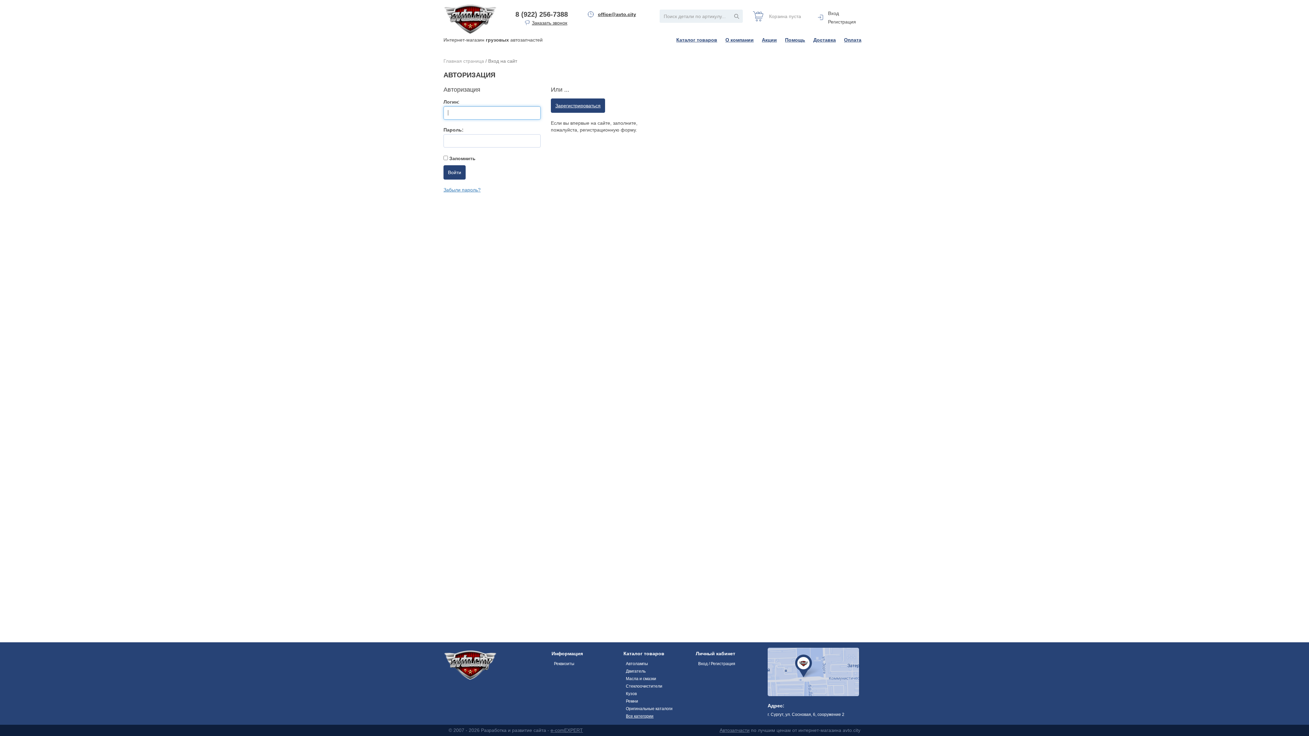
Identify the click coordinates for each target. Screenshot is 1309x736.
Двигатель (636, 671)
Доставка (824, 40)
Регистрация (842, 22)
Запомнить (462, 158)
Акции (769, 40)
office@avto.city (617, 14)
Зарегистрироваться (578, 105)
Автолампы (637, 663)
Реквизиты (564, 663)
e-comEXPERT (567, 730)
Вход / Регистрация (716, 663)
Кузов (631, 693)
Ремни (632, 701)
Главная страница (463, 61)
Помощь (795, 40)
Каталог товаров (696, 40)
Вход (833, 13)
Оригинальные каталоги (649, 708)
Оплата (852, 40)
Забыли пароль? (462, 190)
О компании (739, 40)
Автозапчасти (735, 730)
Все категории (639, 716)
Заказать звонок (549, 23)
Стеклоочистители (644, 686)
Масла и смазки (641, 678)
